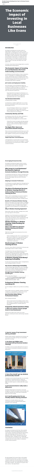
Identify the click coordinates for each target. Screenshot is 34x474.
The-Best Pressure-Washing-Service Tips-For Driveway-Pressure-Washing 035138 (15, 2)
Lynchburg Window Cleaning (10, 100)
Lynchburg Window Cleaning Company (12, 136)
